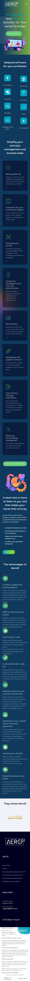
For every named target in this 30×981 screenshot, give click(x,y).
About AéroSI (6, 865)
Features (4, 868)
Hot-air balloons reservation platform (12, 875)
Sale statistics (12, 324)
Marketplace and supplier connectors (14, 358)
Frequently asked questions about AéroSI (13, 872)
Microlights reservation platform (11, 881)
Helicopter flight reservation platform (12, 878)
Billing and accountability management (12, 438)
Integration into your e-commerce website (15, 208)
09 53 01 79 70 (7, 903)
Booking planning (13, 174)
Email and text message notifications (12, 395)
